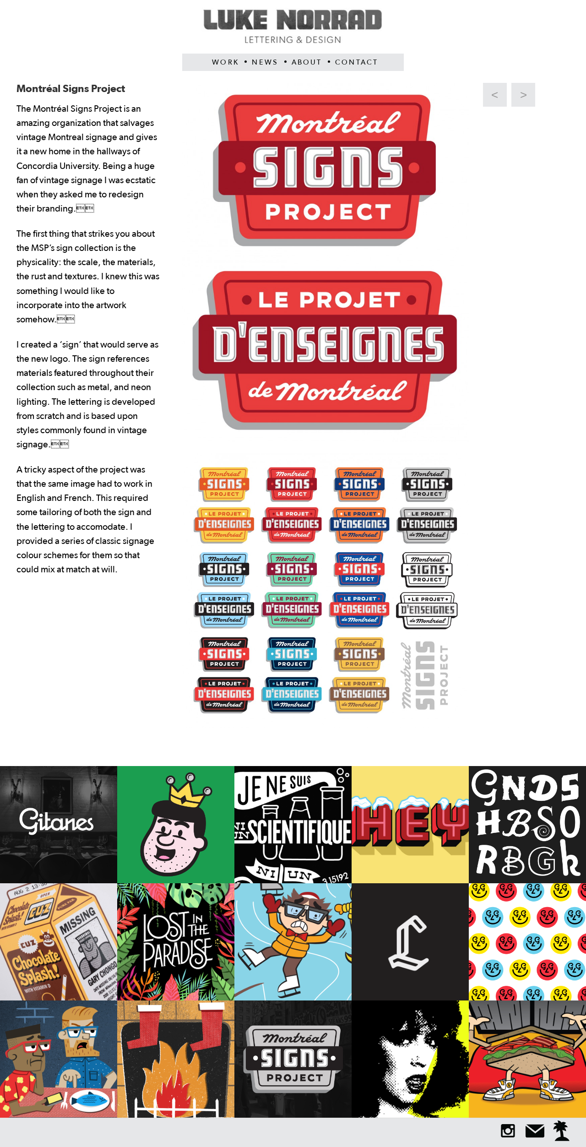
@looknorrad (508, 1130)
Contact (356, 62)
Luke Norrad (293, 31)
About (307, 62)
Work (225, 62)
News (265, 62)
